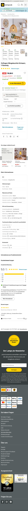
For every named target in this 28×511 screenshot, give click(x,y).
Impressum (4, 464)
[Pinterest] (10, 136)
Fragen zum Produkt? (20, 128)
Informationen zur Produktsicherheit (11, 255)
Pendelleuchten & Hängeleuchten (11, 15)
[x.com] (7, 136)
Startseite (3, 14)
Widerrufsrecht (5, 430)
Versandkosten (13, 78)
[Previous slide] (2, 54)
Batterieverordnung (6, 425)
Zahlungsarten (5, 421)
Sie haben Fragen (5, 417)
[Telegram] (17, 136)
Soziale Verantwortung (7, 460)
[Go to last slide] (1, 158)
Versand (3, 423)
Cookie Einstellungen (7, 436)
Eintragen (14, 370)
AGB (2, 428)
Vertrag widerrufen (6, 432)
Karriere (3, 458)
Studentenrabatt (5, 453)
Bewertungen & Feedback (8, 451)
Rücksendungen (5, 434)
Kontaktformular (5, 379)
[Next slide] (26, 54)
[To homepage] (6, 5)
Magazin (3, 447)
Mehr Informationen (7, 127)
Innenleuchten (11, 14)
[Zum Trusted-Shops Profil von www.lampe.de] (14, 483)
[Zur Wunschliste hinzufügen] (25, 73)
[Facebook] (3, 136)
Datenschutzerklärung (15, 382)
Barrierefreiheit (5, 462)
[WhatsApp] (14, 136)
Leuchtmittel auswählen (14, 105)
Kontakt (3, 449)
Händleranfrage (5, 456)
